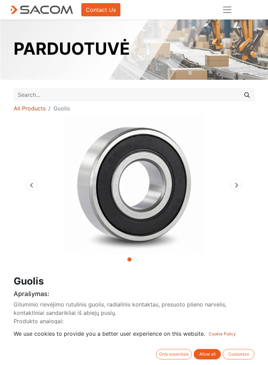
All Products (30, 108)
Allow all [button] (207, 354)
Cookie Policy (222, 333)
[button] (32, 185)
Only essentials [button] (174, 354)
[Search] (247, 94)
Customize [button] (238, 354)
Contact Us (101, 9)
